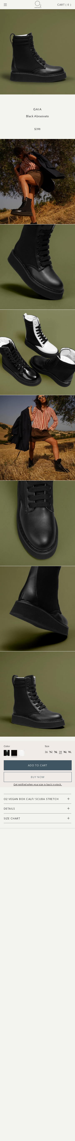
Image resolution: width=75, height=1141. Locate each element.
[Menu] (5, 4)
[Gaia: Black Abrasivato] (14, 753)
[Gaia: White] (22, 753)
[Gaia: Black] (7, 753)
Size (47, 746)
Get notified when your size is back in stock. (38, 784)
